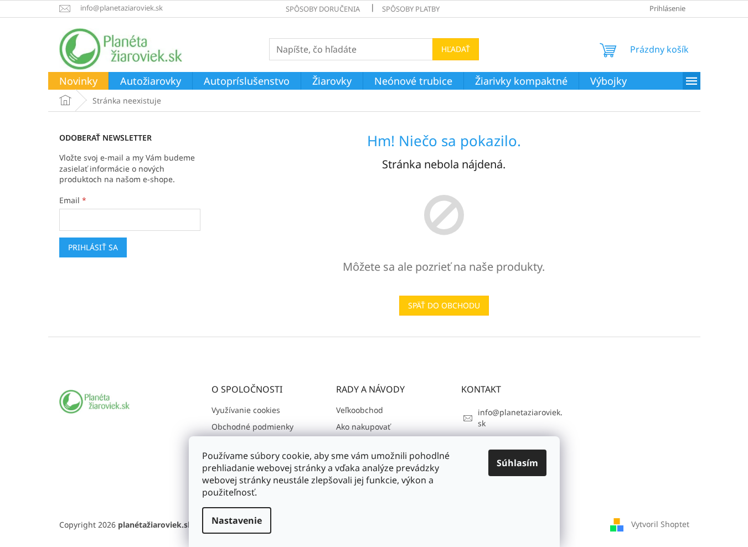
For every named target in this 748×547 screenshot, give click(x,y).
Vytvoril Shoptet (660, 524)
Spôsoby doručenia (323, 9)
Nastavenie (236, 520)
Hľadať (455, 49)
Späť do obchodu (444, 305)
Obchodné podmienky (252, 426)
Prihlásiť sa (93, 247)
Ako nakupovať (363, 426)
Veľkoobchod (359, 410)
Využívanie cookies (245, 410)
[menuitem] (78, 81)
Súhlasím (517, 463)
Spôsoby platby (411, 9)
